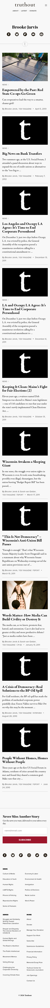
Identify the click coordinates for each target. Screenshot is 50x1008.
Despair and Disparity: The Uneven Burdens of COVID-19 (12, 931)
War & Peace (29, 900)
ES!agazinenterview (30, 713)
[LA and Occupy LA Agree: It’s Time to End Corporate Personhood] (25, 282)
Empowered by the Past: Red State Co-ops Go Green (22, 92)
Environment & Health (33, 879)
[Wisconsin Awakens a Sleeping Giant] (25, 441)
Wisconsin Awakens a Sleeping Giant (23, 463)
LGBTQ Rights (8, 890)
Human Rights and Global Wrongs (10, 939)
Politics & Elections (32, 890)
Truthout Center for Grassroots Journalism (35, 969)
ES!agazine (24, 176)
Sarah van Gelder (28, 491)
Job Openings (32, 975)
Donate (29, 924)
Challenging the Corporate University (10, 968)
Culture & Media (9, 873)
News (4, 84)
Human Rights (8, 884)
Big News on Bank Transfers (22, 153)
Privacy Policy (32, 957)
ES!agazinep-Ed (12, 645)
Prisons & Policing (9, 895)
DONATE (33, 11)
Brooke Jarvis (11, 108)
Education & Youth (10, 879)
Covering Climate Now (11, 975)
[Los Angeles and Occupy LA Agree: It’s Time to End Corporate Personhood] (25, 201)
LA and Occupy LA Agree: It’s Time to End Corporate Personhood (24, 309)
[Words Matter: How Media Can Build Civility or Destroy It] (25, 595)
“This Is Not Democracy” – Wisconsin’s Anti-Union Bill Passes (22, 540)
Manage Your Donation (35, 930)
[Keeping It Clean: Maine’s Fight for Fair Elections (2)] (25, 363)
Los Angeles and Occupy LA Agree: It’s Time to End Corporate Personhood (22, 227)
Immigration (29, 884)
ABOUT (15, 11)
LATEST (24, 11)
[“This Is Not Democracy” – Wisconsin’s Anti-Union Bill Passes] (25, 516)
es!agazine (24, 109)
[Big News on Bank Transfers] (25, 130)
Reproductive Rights (10, 900)
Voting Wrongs (8, 962)
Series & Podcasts (9, 906)
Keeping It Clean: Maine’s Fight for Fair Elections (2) (24, 388)
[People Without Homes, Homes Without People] (25, 738)
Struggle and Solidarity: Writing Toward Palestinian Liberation (11, 921)
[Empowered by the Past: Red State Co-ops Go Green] (25, 67)
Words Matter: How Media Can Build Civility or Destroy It (24, 617)
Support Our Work (33, 935)
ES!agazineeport (12, 495)
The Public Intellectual (11, 951)
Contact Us (31, 980)
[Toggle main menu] (46, 5)
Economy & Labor (31, 873)
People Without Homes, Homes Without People (25, 760)
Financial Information (34, 951)
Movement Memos (10, 956)
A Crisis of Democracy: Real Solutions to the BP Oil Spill (22, 688)
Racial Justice (30, 895)
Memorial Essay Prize (34, 962)
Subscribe (30, 941)
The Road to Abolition (11, 946)
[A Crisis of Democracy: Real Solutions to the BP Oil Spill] (25, 666)
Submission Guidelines (35, 946)
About (29, 919)
